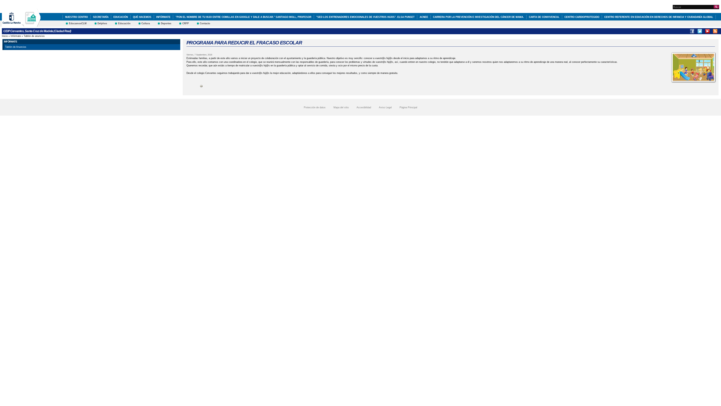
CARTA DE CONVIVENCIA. (544, 17)
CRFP (185, 23)
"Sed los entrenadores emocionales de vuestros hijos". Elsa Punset (365, 17)
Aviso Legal (385, 107)
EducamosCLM (78, 23)
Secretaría (101, 17)
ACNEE (424, 17)
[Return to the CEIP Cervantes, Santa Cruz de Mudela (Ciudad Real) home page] (31, 25)
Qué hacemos (142, 17)
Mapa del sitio (341, 107)
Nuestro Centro (76, 17)
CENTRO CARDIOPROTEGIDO (581, 17)
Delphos (102, 23)
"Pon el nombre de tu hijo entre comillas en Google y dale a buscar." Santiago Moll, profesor (243, 17)
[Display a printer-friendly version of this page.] (201, 86)
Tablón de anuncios (34, 36)
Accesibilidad (364, 107)
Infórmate (163, 17)
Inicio (5, 36)
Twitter (700, 31)
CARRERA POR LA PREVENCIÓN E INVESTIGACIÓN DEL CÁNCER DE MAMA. (478, 17)
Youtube (707, 31)
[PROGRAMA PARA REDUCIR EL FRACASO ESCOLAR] (693, 67)
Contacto (205, 23)
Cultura (145, 23)
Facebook (692, 31)
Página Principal (408, 107)
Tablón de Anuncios (15, 46)
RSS (715, 31)
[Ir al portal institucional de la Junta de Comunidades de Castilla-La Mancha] (16, 25)
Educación (120, 17)
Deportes (166, 23)
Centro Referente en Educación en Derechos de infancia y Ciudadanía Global (658, 17)
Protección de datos (315, 107)
